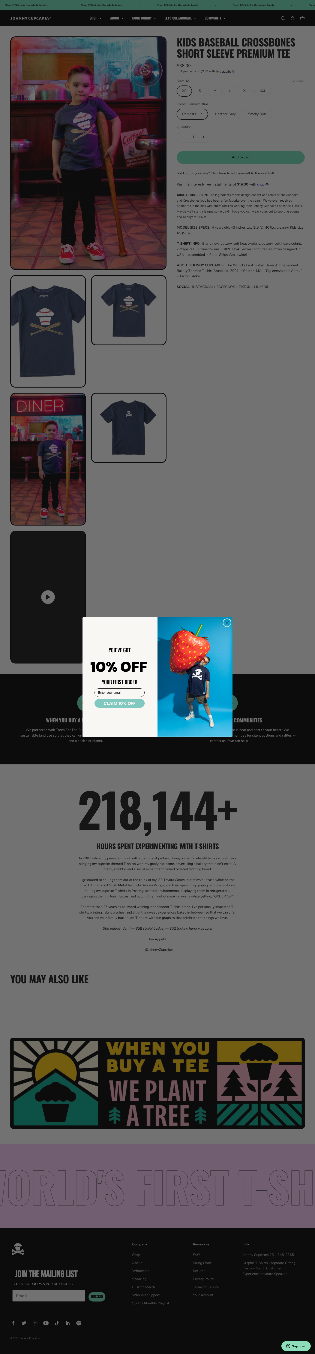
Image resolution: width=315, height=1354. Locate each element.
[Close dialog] (227, 622)
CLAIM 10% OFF (120, 703)
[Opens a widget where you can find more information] (296, 1346)
